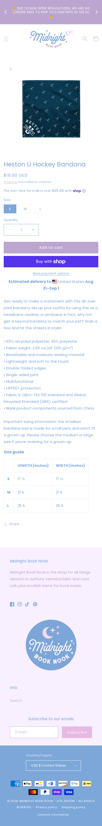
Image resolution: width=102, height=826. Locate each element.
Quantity (11, 220)
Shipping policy (73, 807)
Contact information (53, 815)
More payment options (51, 273)
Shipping (10, 182)
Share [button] (14, 524)
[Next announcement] (96, 12)
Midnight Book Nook (36, 801)
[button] (6, 38)
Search (16, 700)
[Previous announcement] (5, 12)
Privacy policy (46, 807)
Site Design (66, 801)
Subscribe (77, 732)
